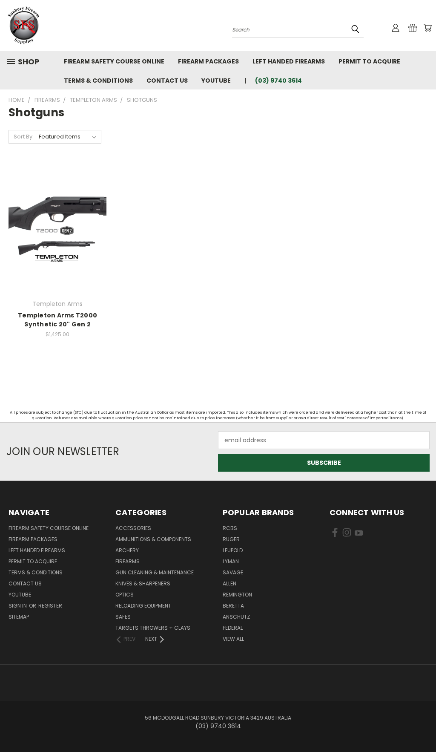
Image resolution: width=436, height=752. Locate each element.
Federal (233, 627)
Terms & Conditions (98, 80)
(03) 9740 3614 (278, 80)
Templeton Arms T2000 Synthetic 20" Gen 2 (57, 319)
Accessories (133, 528)
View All (233, 639)
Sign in (18, 605)
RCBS (230, 528)
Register (50, 605)
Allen (229, 583)
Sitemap (19, 616)
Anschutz (236, 616)
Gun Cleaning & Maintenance (154, 572)
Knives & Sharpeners (142, 583)
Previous (423, 725)
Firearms (127, 561)
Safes (123, 616)
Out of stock (57, 235)
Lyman (231, 561)
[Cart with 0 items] (427, 27)
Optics (124, 594)
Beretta (233, 605)
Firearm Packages (208, 61)
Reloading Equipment (143, 605)
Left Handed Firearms (288, 61)
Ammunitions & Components (153, 539)
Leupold (233, 550)
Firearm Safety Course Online (114, 61)
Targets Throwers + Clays (152, 627)
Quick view (57, 219)
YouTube (216, 80)
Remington (237, 594)
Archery (127, 550)
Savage (233, 572)
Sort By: (24, 137)
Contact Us (167, 80)
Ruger (231, 539)
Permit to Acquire (369, 61)
